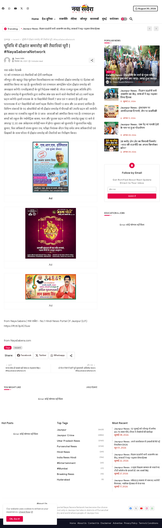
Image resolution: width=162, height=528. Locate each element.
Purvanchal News (80, 446)
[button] (124, 19)
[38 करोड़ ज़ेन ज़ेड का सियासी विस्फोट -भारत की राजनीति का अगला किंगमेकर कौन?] (111, 145)
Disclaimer (106, 523)
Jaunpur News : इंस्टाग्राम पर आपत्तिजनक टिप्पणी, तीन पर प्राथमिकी (53, 28)
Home (35, 19)
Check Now (24, 511)
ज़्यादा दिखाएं (91, 387)
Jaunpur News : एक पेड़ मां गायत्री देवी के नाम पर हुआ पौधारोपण (139, 126)
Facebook (26, 355)
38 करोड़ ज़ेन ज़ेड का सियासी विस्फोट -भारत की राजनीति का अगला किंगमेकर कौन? (139, 144)
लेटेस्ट (74, 19)
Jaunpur (80, 429)
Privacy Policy (130, 523)
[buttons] (3, 8)
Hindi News (80, 452)
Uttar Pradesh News (80, 440)
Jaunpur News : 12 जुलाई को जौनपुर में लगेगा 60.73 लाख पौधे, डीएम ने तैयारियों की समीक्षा (135, 430)
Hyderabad (80, 479)
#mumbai (80, 468)
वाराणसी (94, 19)
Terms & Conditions (148, 523)
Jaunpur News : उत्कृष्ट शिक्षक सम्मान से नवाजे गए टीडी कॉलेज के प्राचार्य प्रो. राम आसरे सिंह (137, 469)
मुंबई (104, 19)
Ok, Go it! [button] (14, 518)
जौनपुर (83, 19)
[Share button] (71, 355)
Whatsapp (59, 355)
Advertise (117, 523)
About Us (81, 523)
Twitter (42, 355)
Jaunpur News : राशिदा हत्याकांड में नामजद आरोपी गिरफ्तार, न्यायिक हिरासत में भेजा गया (137, 482)
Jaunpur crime (80, 435)
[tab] (35, 19)
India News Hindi (80, 457)
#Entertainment (80, 463)
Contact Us (93, 523)
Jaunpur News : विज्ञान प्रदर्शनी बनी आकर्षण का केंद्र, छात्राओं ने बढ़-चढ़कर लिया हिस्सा (138, 94)
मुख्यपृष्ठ (7, 39)
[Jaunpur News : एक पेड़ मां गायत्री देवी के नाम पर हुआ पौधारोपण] (111, 128)
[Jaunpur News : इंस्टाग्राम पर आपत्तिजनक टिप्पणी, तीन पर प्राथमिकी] (111, 111)
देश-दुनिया (47, 19)
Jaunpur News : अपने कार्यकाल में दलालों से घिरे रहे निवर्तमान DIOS (137, 443)
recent (16, 39)
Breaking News (80, 474)
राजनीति (63, 19)
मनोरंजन (114, 19)
